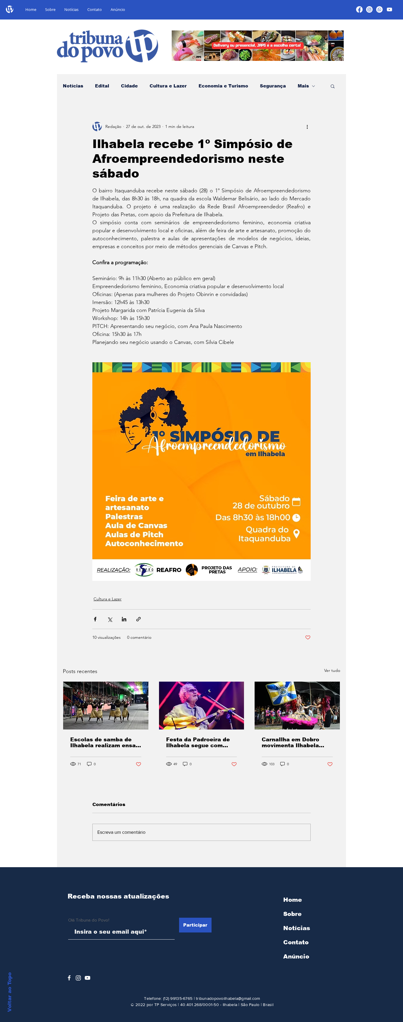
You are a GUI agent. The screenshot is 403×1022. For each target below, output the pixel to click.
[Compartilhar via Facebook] (95, 619)
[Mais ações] (307, 126)
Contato (296, 942)
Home (292, 899)
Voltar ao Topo (9, 992)
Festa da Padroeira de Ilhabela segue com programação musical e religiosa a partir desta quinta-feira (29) (200, 742)
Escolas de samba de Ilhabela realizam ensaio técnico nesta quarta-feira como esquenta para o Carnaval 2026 (105, 742)
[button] (332, 86)
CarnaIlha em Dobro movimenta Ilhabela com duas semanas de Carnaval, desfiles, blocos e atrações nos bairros (294, 742)
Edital (102, 85)
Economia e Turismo (223, 85)
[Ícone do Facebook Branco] (69, 977)
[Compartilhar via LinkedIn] (124, 619)
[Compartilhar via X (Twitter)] (109, 619)
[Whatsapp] (379, 9)
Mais (303, 85)
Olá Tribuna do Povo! (88, 920)
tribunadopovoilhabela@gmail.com (228, 998)
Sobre (292, 914)
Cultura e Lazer (168, 85)
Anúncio (296, 956)
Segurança (273, 85)
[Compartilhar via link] (138, 619)
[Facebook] (359, 9)
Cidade (129, 85)
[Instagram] (369, 9)
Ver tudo (332, 670)
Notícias (73, 85)
